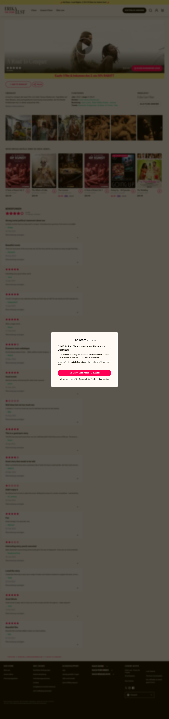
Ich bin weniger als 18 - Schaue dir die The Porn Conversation (84, 379)
